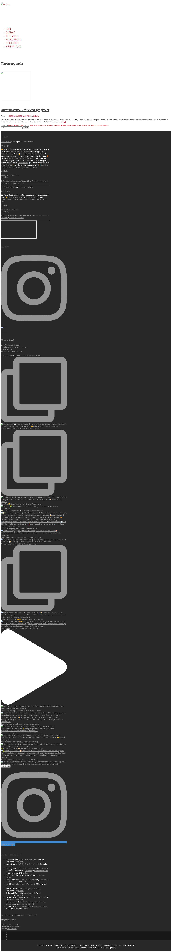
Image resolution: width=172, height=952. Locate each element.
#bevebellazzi (6, 199)
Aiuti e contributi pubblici (107, 947)
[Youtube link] (6, 937)
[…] (64, 122)
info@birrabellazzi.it (8, 920)
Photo (5, 171)
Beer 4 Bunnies (27, 884)
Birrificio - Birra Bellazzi (34, 897)
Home (8, 29)
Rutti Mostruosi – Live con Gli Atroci (25, 110)
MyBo (19, 864)
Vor (19, 868)
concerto (57, 125)
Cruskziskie (27, 902)
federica (36, 116)
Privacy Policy (73, 947)
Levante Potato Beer (29, 879)
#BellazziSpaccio (24, 151)
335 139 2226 (13, 924)
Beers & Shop (12, 36)
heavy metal (71, 125)
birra (31, 125)
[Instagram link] (6, 939)
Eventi (16, 125)
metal (79, 125)
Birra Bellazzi (6, 142)
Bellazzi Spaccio (13, 39)
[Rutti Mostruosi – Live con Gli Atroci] (15, 100)
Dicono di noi (12, 43)
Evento (63, 125)
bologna (50, 125)
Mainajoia (27, 888)
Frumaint (28, 871)
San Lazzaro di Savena (99, 125)
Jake (17, 884)
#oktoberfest (23, 163)
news (21, 125)
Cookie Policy (61, 947)
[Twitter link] (6, 935)
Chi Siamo (10, 32)
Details (21, 862)
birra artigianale (40, 125)
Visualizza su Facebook (9, 175)
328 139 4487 (15, 926)
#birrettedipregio (18, 199)
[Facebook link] (6, 932)
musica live (86, 125)
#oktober (44, 165)
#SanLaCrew (16, 167)
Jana (21, 859)
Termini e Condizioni (88, 947)
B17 (24, 868)
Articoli (10, 125)
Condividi (5, 177)
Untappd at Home (32, 859)
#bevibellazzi (6, 167)
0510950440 (12, 929)
